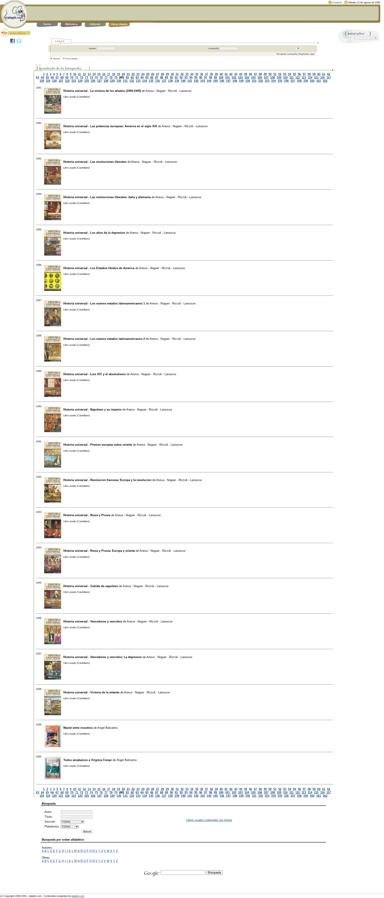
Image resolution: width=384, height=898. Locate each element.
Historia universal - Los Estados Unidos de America (98, 268)
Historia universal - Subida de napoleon (90, 586)
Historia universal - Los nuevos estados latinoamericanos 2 (104, 338)
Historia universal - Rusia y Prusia (86, 515)
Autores (56, 59)
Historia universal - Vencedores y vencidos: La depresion (102, 657)
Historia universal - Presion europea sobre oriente (97, 444)
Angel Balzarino (107, 727)
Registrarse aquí (306, 54)
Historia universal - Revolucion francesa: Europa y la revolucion (107, 480)
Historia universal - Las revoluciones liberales (94, 161)
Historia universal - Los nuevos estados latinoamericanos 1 (104, 303)
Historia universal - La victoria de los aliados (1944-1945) (102, 91)
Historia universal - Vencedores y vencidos (92, 621)
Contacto (337, 2)
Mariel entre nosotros (78, 727)
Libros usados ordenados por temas (209, 820)
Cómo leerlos (71, 59)
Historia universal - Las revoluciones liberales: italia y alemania (107, 197)
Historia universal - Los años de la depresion (94, 232)
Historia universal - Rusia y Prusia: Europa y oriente (99, 550)
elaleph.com (77, 896)
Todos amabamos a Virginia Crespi (87, 760)
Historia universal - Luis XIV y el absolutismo (94, 374)
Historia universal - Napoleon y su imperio (92, 409)
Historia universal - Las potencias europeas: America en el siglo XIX (110, 126)
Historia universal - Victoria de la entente (91, 692)
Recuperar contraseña (287, 54)
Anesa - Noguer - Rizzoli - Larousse (168, 91)
